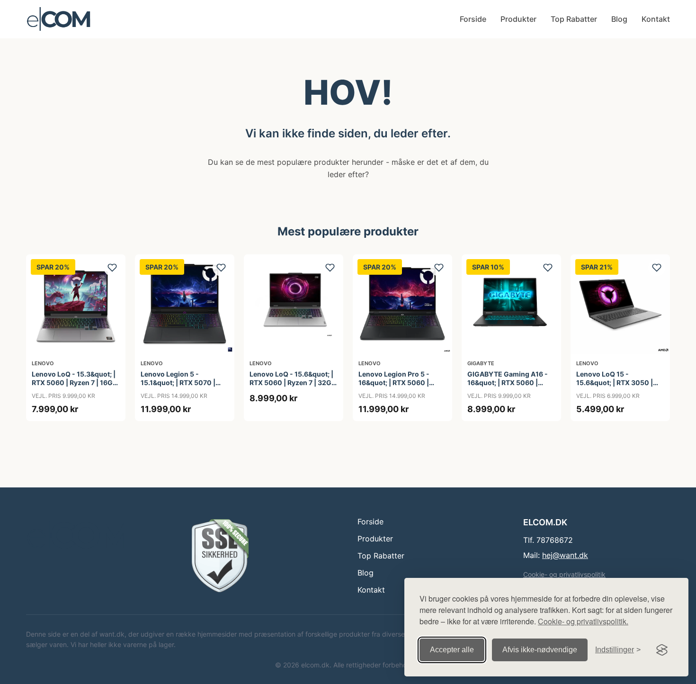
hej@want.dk (565, 555)
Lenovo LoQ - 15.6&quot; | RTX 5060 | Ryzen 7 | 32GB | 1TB (293, 382)
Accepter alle (452, 650)
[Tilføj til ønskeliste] (112, 267)
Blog (619, 19)
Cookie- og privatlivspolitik (564, 574)
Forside (473, 19)
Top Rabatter (574, 19)
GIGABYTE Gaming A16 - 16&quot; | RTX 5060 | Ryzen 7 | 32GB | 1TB (507, 382)
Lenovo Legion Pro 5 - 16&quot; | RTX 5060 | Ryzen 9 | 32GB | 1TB (393, 382)
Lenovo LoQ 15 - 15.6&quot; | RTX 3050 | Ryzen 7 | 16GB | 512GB (614, 382)
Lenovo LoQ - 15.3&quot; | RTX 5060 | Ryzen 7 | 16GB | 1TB (74, 382)
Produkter (518, 19)
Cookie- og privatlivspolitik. (583, 621)
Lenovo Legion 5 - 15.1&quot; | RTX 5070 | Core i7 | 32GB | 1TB (178, 382)
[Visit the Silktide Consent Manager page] (662, 650)
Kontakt (656, 19)
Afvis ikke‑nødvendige (539, 650)
